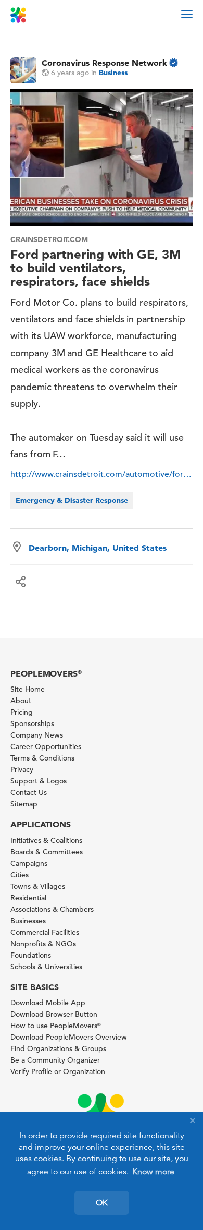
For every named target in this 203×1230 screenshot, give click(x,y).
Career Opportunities (45, 746)
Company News (36, 735)
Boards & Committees (46, 852)
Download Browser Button (53, 1014)
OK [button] (102, 1203)
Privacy (21, 769)
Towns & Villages (37, 886)
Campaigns (28, 863)
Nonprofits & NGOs (43, 943)
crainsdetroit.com (49, 239)
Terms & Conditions (42, 758)
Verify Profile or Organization (57, 1071)
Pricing (21, 712)
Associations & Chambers (52, 909)
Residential (28, 897)
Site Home (27, 689)
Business (113, 72)
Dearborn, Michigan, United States (98, 547)
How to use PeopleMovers (55, 1025)
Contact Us (28, 792)
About (20, 700)
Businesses (28, 920)
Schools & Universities (46, 966)
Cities (19, 874)
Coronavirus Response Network (104, 62)
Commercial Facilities (44, 932)
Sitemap (23, 804)
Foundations (30, 955)
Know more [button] (153, 1171)
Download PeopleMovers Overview (68, 1037)
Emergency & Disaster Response (72, 500)
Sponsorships (32, 723)
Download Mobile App (47, 1002)
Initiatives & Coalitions (46, 840)
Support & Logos (38, 781)
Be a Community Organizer (55, 1060)
